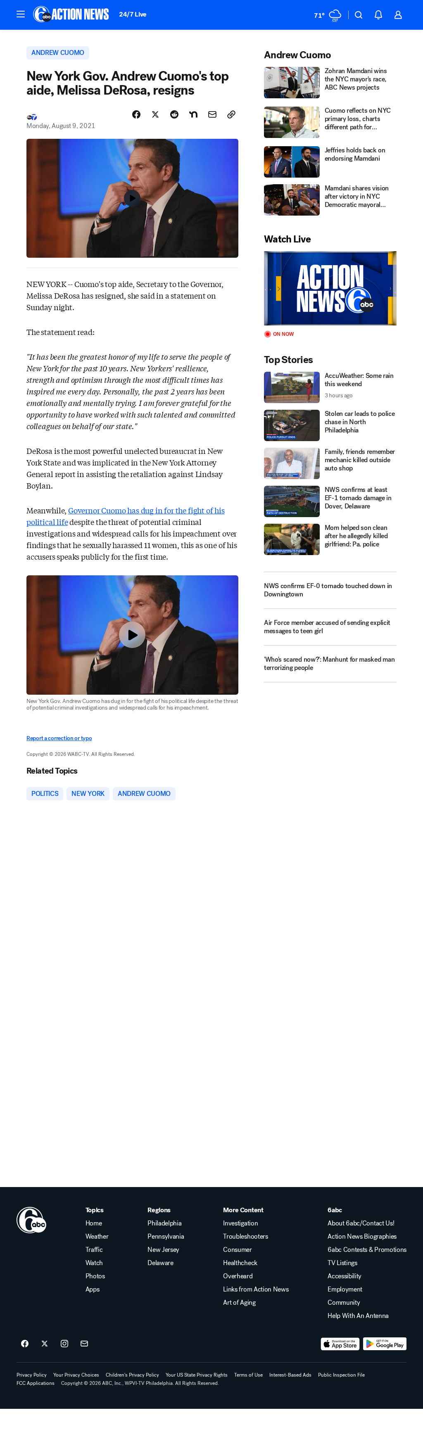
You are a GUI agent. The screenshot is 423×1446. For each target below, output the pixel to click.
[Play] (330, 288)
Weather (97, 1236)
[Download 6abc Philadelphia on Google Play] (384, 1344)
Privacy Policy (32, 1374)
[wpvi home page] (31, 1220)
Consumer (237, 1250)
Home (94, 1223)
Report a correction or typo (59, 738)
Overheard (237, 1276)
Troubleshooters (245, 1236)
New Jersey (163, 1250)
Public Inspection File (341, 1374)
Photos (95, 1276)
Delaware (160, 1263)
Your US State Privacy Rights (197, 1374)
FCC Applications (36, 1383)
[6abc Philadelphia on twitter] (44, 1344)
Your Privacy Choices (76, 1374)
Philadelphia (164, 1223)
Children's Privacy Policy (132, 1374)
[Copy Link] (231, 114)
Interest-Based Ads (290, 1374)
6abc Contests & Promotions (367, 1250)
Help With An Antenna (358, 1316)
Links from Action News (255, 1289)
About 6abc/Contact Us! (361, 1223)
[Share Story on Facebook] (136, 114)
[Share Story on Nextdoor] (193, 114)
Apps (93, 1289)
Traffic (94, 1250)
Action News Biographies (362, 1236)
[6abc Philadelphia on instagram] (64, 1344)
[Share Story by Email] (212, 114)
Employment (345, 1289)
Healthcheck (240, 1263)
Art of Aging (239, 1302)
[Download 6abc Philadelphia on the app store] (340, 1344)
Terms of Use (248, 1374)
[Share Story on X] (155, 114)
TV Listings (342, 1263)
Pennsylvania (165, 1236)
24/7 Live (133, 14)
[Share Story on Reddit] (174, 114)
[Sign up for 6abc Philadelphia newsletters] (84, 1344)
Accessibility (344, 1276)
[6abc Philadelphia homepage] (72, 15)
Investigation (240, 1223)
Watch (94, 1263)
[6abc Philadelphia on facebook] (25, 1344)
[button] (20, 14)
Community (344, 1302)
